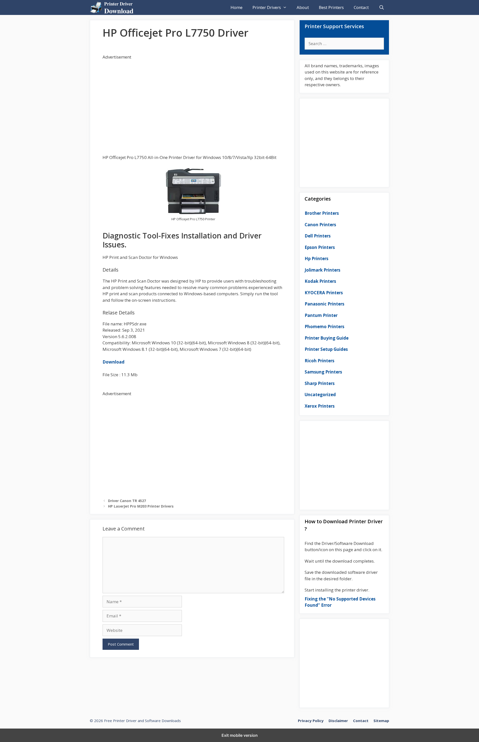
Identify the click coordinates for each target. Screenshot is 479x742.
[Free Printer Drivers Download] (113, 7)
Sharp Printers (320, 383)
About (303, 7)
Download (113, 362)
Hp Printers (316, 258)
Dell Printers (318, 236)
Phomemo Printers (324, 326)
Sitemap (381, 720)
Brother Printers (322, 213)
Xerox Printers (320, 406)
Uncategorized (320, 394)
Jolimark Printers (322, 270)
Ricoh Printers (319, 361)
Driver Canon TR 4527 (127, 500)
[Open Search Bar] (381, 7)
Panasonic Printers (324, 304)
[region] (193, 100)
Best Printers (331, 7)
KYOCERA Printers (324, 293)
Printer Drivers (266, 7)
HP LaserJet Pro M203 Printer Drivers (141, 506)
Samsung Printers (323, 372)
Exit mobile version (240, 735)
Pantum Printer (321, 315)
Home (236, 7)
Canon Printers (320, 224)
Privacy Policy (311, 720)
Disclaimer (338, 720)
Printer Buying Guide (327, 338)
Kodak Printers (320, 281)
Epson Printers (320, 247)
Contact (361, 7)
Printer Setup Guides (326, 349)
